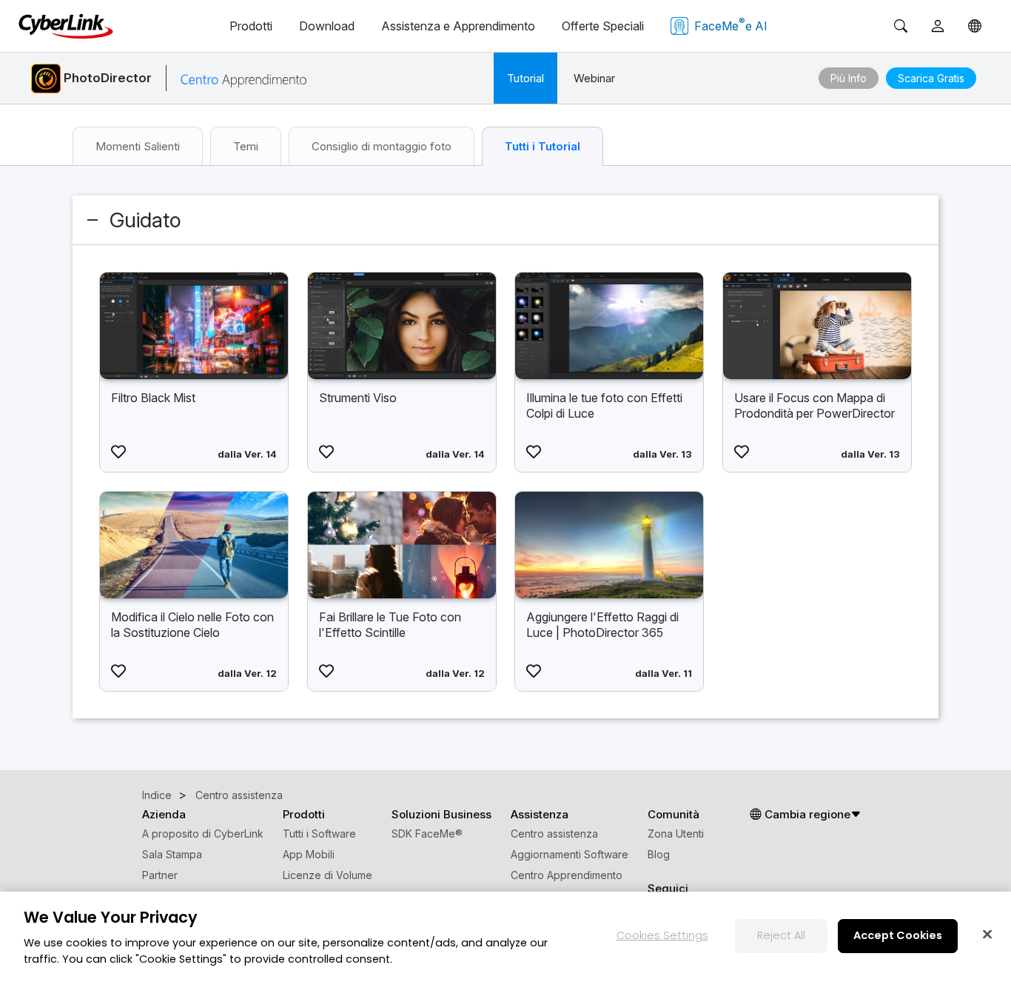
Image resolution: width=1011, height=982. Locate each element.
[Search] (900, 26)
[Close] (987, 934)
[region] (505, 937)
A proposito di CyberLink (202, 833)
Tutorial (525, 78)
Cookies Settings (662, 935)
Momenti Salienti (137, 146)
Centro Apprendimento (566, 875)
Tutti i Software (319, 833)
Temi (245, 146)
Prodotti (250, 26)
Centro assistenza (554, 833)
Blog (659, 854)
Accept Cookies (897, 935)
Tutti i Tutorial (542, 146)
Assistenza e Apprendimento (458, 26)
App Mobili (309, 854)
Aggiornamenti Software (569, 854)
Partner (160, 875)
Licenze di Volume (327, 875)
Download (327, 26)
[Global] (974, 26)
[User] (937, 26)
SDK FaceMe (427, 833)
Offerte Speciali (603, 26)
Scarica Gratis (931, 78)
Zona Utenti (676, 833)
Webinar (594, 78)
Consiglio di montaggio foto (381, 146)
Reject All (781, 935)
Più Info (848, 78)
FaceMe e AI (731, 24)
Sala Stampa (172, 854)
